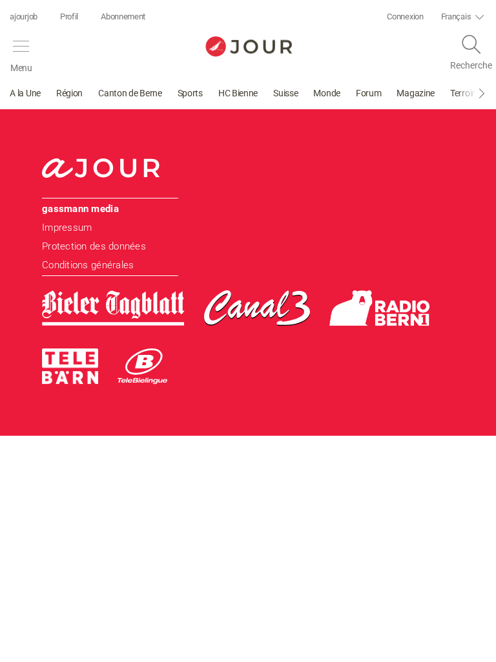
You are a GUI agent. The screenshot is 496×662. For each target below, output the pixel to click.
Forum (369, 93)
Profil (69, 16)
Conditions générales (88, 265)
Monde (326, 93)
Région (69, 93)
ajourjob (23, 16)
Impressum (67, 227)
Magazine (416, 93)
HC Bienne (238, 93)
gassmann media (80, 209)
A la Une (25, 93)
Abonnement (123, 16)
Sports (190, 93)
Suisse (285, 93)
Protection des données (94, 246)
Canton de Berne (130, 93)
